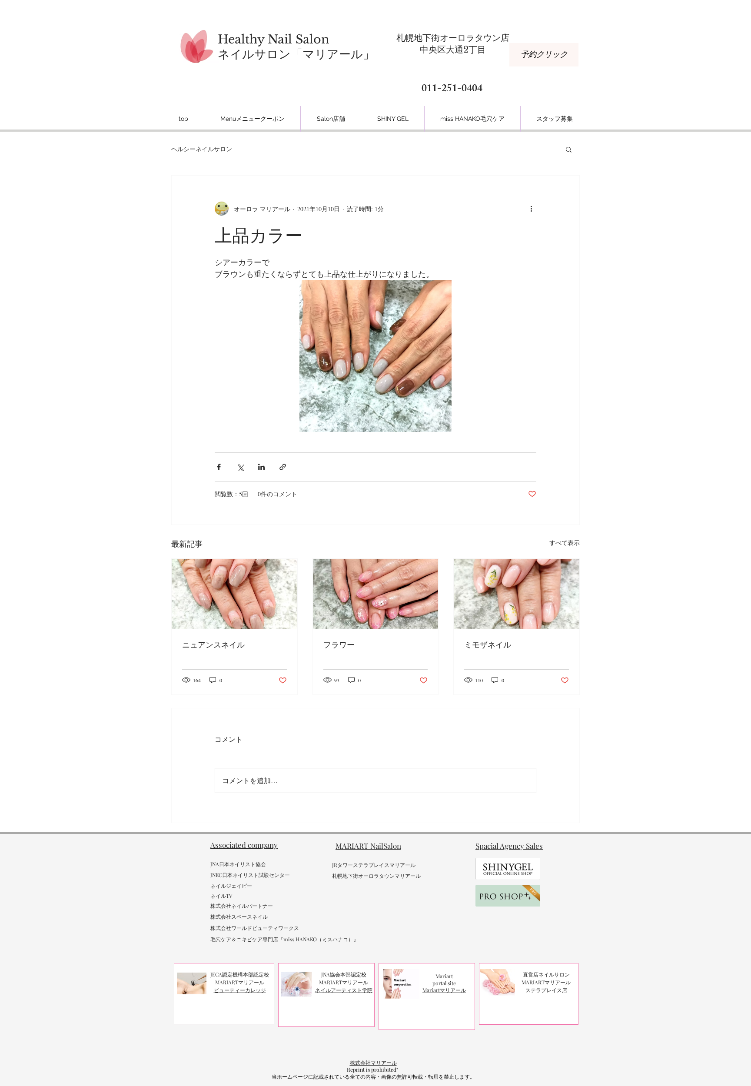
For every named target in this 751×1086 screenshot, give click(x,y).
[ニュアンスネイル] (234, 594)
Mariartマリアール (444, 989)
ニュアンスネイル (213, 645)
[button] (569, 149)
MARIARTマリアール (546, 982)
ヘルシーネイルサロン (201, 149)
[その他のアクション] (531, 208)
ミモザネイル (487, 645)
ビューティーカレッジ (240, 989)
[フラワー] (376, 594)
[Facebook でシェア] (219, 467)
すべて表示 (564, 542)
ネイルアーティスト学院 (343, 989)
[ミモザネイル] (516, 594)
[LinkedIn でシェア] (261, 467)
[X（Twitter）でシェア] (240, 467)
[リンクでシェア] (283, 467)
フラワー (339, 645)
